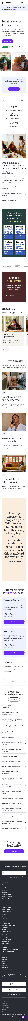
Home (3, 889)
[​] (18, 3)
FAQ (3, 949)
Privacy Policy (18, 881)
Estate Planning (6, 898)
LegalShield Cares (7, 973)
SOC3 (3, 1015)
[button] (13, 979)
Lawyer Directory (6, 945)
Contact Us (5, 971)
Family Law (5, 909)
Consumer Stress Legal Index (10, 953)
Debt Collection (6, 923)
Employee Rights (6, 911)
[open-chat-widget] (22, 1017)
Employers (5, 951)
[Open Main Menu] (24, 2)
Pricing (4, 891)
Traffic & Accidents (7, 900)
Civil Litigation (6, 927)
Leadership (5, 965)
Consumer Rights (6, 903)
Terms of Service (5, 1011)
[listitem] (13, 178)
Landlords (4, 933)
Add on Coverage (6, 915)
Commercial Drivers (7, 913)
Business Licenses (7, 925)
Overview (4, 896)
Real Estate (5, 905)
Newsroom (5, 963)
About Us (4, 961)
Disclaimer (4, 1013)
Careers (4, 967)
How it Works (5, 947)
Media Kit (4, 969)
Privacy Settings (5, 1009)
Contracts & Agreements (9, 929)
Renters (4, 907)
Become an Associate (8, 955)
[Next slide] (7, 349)
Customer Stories (6, 943)
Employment (5, 931)
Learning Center (6, 941)
